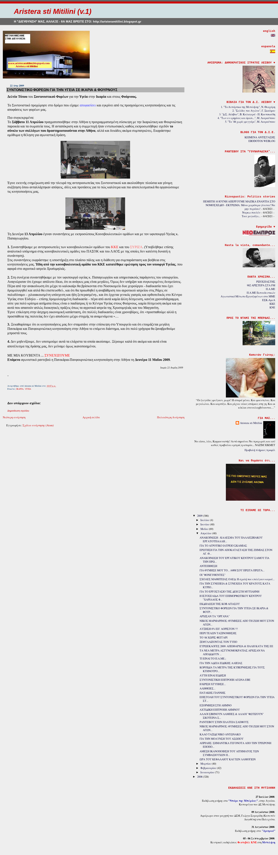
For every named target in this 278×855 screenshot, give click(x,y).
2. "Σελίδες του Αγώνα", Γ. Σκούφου (253, 110)
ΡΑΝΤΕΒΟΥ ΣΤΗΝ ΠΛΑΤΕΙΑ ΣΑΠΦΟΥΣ (224, 722)
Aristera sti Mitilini (251, 423)
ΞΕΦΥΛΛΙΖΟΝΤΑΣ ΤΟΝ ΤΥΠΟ (218, 642)
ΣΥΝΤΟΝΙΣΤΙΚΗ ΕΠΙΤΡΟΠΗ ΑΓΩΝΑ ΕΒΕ (225, 680)
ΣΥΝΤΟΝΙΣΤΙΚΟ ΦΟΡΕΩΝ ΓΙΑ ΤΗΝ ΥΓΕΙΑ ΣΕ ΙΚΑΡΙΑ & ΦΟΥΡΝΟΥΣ (62, 90)
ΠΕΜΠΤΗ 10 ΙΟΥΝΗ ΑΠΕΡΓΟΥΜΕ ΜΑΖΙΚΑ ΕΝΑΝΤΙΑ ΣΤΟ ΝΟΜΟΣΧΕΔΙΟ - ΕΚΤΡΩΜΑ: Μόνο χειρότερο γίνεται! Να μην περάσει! (239, 205)
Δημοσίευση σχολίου (18, 410)
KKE (272, 304)
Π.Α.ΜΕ (270, 289)
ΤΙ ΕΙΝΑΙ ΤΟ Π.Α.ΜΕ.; (213, 658)
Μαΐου (204, 529)
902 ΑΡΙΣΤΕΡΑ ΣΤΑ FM (261, 285)
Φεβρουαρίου (208, 768)
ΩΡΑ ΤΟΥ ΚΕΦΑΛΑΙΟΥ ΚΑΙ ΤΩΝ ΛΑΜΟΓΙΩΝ (228, 759)
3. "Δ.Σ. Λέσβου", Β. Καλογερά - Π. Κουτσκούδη (247, 114)
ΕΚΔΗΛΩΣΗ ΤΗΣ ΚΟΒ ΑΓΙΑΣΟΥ (220, 604)
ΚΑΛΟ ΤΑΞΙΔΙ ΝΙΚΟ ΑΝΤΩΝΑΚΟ (220, 734)
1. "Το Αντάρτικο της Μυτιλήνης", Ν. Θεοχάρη (248, 107)
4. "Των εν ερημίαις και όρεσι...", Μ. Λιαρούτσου (246, 118)
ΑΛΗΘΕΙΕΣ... (207, 688)
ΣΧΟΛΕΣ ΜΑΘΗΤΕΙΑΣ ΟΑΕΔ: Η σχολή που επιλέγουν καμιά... (237, 579)
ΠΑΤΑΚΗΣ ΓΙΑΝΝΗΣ (212, 693)
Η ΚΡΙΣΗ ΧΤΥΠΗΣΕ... (213, 684)
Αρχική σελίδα (91, 417)
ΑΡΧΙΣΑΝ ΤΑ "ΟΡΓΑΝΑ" (215, 616)
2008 (200, 776)
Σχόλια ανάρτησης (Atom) (38, 425)
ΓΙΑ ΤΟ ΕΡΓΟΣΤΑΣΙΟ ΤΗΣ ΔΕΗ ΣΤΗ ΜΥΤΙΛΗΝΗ (229, 591)
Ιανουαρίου (207, 772)
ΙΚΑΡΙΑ (19, 388)
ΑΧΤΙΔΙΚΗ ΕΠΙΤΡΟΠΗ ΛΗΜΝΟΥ (220, 710)
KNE (272, 307)
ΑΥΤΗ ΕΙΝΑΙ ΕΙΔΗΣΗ (213, 675)
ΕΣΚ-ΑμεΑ (268, 300)
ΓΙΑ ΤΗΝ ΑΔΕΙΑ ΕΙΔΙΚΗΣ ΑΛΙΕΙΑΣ (221, 663)
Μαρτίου (206, 763)
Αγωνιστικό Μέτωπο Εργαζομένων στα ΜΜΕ (248, 296)
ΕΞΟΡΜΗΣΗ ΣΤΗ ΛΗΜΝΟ (216, 705)
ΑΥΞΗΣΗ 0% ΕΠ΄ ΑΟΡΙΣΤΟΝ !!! (219, 629)
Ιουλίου (205, 520)
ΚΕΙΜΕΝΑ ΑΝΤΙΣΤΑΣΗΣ (260, 137)
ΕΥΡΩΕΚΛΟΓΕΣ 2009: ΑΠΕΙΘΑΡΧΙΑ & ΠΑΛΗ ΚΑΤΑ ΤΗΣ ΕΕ (236, 646)
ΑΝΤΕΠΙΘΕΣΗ (208, 566)
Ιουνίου (205, 524)
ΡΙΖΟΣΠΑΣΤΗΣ (265, 281)
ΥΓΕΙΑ (28, 388)
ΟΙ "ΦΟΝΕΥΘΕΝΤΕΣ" (212, 575)
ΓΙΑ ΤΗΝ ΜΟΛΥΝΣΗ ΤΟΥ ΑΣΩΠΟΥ (221, 739)
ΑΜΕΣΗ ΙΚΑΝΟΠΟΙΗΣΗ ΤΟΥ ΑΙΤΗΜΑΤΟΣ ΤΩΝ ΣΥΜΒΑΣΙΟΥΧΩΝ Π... (229, 753)
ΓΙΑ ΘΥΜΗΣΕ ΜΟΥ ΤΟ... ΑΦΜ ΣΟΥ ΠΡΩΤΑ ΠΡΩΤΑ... (232, 570)
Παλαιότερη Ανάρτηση (170, 417)
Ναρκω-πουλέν (251, 212)
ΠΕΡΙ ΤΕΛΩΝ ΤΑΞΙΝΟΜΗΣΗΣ (218, 633)
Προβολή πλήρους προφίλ (260, 450)
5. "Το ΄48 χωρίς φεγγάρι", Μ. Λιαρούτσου (250, 122)
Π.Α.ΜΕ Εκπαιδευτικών (261, 293)
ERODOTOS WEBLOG (261, 141)
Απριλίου (206, 533)
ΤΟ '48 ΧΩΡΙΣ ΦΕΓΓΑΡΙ (213, 637)
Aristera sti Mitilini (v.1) (52, 11)
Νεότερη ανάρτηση (14, 417)
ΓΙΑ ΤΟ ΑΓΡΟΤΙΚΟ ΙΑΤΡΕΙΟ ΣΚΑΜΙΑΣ (223, 545)
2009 (200, 516)
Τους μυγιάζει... (251, 216)
